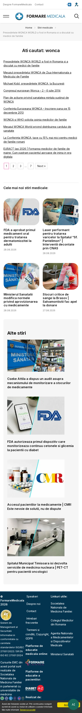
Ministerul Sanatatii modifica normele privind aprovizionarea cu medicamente (21, 299)
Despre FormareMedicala (17, 4)
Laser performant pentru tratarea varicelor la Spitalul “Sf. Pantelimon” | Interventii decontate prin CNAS (60, 239)
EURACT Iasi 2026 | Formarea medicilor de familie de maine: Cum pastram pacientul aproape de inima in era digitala (37, 152)
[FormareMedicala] (41, 16)
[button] (69, 4)
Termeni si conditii (27, 709)
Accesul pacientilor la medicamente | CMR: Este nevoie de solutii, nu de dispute (39, 507)
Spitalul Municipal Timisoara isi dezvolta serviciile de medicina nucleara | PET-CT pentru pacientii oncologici (37, 567)
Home (28, 27)
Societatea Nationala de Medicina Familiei (11, 678)
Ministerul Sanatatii (62, 654)
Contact (39, 4)
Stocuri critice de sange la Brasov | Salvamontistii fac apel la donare (60, 299)
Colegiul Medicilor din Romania (62, 622)
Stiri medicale (45, 27)
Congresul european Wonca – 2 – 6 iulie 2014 (31, 90)
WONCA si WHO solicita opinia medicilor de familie (35, 119)
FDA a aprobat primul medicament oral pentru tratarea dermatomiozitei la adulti (19, 237)
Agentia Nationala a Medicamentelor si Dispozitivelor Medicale (62, 639)
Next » (41, 166)
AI (73, 704)
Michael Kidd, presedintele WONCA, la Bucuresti (33, 83)
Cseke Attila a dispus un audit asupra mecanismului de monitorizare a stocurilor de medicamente (39, 383)
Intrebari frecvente (32, 620)
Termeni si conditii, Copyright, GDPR (37, 634)
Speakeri (32, 596)
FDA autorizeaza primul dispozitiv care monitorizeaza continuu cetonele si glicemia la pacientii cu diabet (40, 446)
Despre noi (33, 603)
